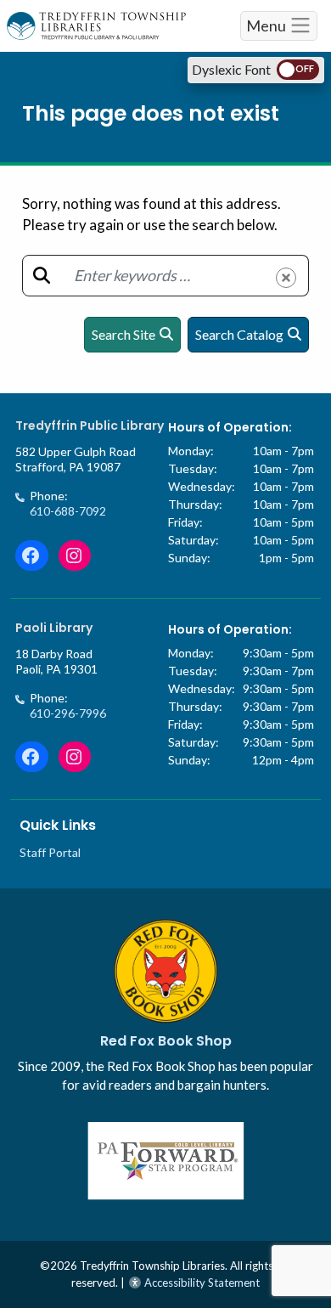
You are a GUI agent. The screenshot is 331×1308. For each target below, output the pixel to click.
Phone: (68, 503)
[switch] (298, 69)
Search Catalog (239, 334)
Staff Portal (50, 852)
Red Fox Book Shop (166, 1041)
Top (299, 1225)
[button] (286, 278)
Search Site (123, 334)
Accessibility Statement (201, 1282)
